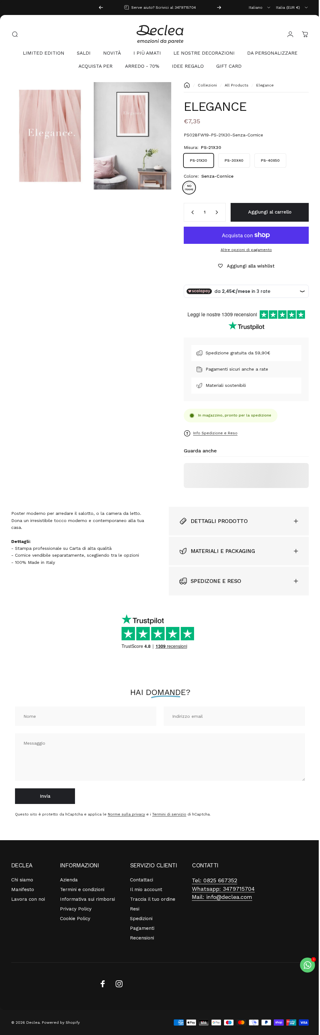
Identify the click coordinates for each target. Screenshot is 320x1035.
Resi (134, 909)
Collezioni (202, 85)
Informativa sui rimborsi (87, 899)
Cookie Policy (75, 918)
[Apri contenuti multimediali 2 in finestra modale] (129, 134)
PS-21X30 (193, 160)
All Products (232, 85)
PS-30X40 (229, 160)
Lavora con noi (28, 899)
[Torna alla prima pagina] (182, 85)
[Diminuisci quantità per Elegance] (186, 212)
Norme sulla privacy (126, 814)
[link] (214, 880)
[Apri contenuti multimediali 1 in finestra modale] (49, 134)
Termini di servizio (169, 814)
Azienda (69, 880)
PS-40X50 (265, 160)
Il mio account (146, 889)
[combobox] (260, 7)
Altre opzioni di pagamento (241, 250)
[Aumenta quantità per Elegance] (213, 212)
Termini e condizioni (82, 889)
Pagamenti (142, 928)
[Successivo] (219, 7)
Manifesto (22, 889)
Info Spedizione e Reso (210, 433)
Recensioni (142, 938)
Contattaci (141, 880)
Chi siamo (22, 880)
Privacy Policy (76, 909)
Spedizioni (141, 918)
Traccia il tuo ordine (152, 899)
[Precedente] (101, 7)
